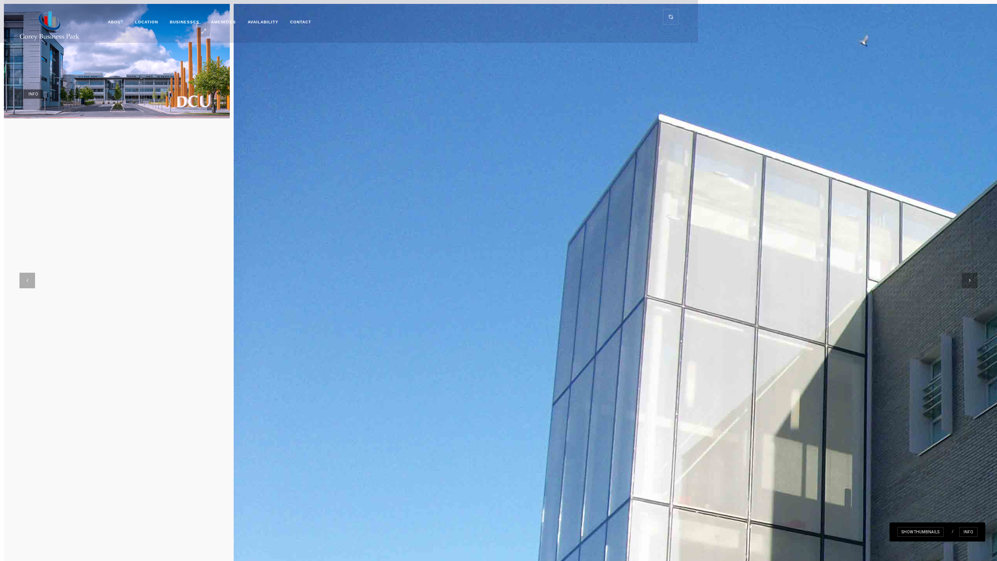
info (968, 532)
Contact (300, 22)
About (115, 22)
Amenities (223, 22)
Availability (263, 22)
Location (146, 22)
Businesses (184, 22)
